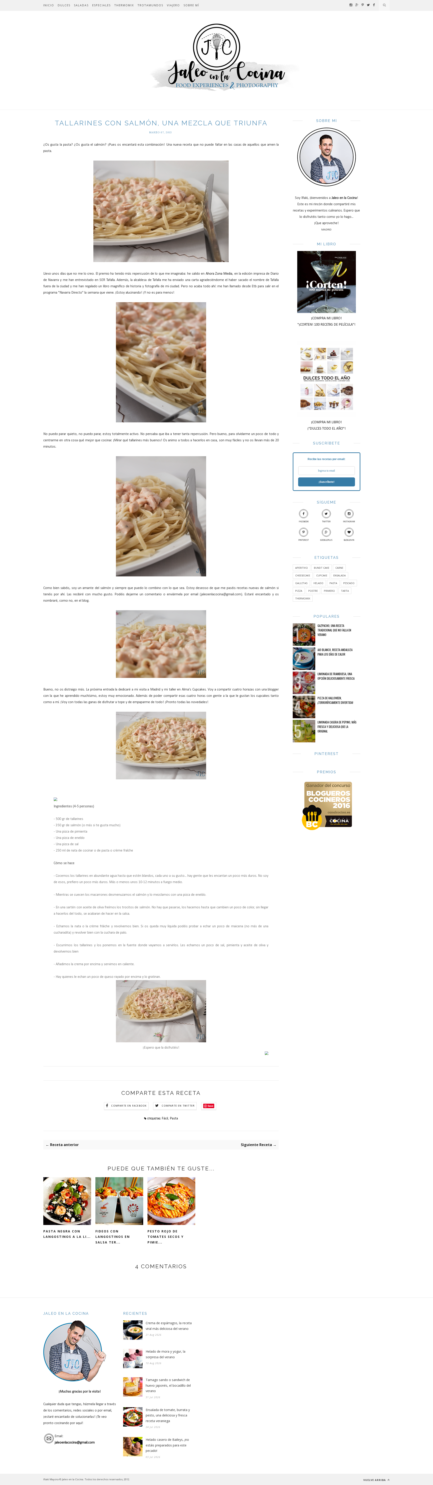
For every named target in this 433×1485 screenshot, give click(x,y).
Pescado (349, 583)
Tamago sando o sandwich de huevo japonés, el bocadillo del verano (168, 1385)
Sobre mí (191, 5)
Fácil (165, 1118)
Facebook (304, 521)
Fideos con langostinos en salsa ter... (112, 1236)
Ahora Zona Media (219, 274)
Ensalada (339, 575)
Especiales (101, 5)
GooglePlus (326, 540)
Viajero (173, 5)
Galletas (301, 583)
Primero (329, 590)
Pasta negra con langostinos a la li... (67, 1234)
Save (210, 1105)
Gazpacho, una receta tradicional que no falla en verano (334, 630)
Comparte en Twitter (178, 1106)
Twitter (326, 521)
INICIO (48, 5)
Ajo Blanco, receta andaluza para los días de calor (335, 651)
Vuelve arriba (375, 1480)
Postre (313, 590)
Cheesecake (302, 575)
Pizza (298, 590)
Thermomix (124, 5)
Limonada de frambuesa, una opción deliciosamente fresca (336, 676)
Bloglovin (349, 540)
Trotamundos (150, 5)
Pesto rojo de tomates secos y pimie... (165, 1236)
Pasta (174, 1118)
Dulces (64, 5)
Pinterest (303, 540)
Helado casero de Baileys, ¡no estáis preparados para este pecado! (167, 1445)
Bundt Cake (321, 567)
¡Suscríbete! (326, 481)
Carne (339, 567)
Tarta (345, 590)
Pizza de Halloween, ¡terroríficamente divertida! (335, 700)
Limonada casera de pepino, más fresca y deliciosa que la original (337, 726)
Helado (318, 583)
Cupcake (321, 575)
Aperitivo (301, 567)
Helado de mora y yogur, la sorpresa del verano (165, 1354)
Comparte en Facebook (129, 1106)
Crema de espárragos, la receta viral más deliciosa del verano (169, 1326)
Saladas (81, 5)
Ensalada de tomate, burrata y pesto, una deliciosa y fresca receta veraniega (168, 1415)
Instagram (349, 521)
